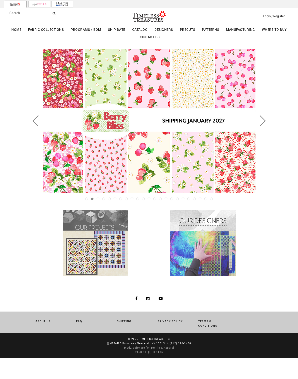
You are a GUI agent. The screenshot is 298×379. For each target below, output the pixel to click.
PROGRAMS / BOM (86, 30)
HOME (16, 30)
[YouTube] (161, 298)
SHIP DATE (116, 30)
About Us (42, 321)
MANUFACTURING (240, 30)
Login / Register (274, 16)
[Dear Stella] (39, 4)
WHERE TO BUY (274, 30)
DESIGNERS (163, 30)
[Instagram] (148, 298)
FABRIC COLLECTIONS (46, 30)
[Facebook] (136, 298)
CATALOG (140, 30)
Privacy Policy (170, 321)
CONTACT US (149, 37)
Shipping (124, 321)
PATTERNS (210, 30)
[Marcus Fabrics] (62, 4)
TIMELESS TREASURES (154, 339)
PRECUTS (187, 30)
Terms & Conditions (207, 323)
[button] (36, 121)
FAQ (79, 321)
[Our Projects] (95, 243)
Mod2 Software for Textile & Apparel (149, 347)
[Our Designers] (202, 243)
